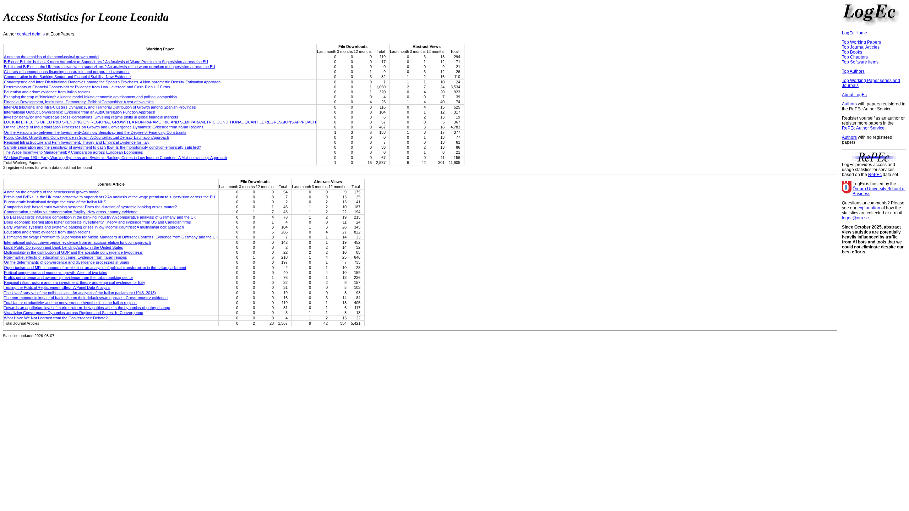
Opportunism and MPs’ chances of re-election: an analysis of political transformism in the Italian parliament (95, 267)
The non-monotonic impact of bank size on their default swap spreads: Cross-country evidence (86, 298)
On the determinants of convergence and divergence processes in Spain (66, 262)
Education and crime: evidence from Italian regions (47, 92)
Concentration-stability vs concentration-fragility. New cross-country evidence (70, 212)
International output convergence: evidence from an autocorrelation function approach (77, 242)
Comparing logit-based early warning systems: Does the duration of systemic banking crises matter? (90, 207)
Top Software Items (860, 62)
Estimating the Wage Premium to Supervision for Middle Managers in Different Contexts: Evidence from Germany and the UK (111, 237)
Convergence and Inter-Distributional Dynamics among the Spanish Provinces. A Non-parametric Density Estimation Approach (112, 82)
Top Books (852, 52)
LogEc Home (854, 33)
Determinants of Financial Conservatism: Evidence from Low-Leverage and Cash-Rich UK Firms (87, 87)
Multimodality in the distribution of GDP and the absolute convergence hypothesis (73, 252)
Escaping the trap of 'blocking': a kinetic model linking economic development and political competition (90, 97)
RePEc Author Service (863, 128)
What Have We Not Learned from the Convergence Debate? (56, 318)
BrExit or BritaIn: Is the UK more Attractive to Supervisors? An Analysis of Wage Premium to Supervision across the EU (106, 62)
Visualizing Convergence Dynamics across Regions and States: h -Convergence (73, 313)
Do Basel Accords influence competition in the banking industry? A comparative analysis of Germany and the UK (100, 217)
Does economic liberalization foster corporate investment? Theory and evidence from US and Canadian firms (97, 222)
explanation (869, 207)
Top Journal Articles (861, 47)
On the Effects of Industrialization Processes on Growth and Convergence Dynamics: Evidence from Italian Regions (103, 127)
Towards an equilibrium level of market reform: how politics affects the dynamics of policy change (87, 308)
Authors (849, 103)
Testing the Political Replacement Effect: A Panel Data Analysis (57, 287)
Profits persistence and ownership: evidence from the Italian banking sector (68, 277)
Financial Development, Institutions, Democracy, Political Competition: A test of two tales (79, 102)
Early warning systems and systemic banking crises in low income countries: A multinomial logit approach (94, 227)
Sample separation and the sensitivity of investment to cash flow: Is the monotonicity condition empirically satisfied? (102, 147)
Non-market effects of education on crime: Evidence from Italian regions (65, 257)
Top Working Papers (861, 42)
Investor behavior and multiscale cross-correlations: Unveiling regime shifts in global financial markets (91, 117)
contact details (31, 34)
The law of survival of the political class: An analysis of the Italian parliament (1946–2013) (80, 293)
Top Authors (853, 71)
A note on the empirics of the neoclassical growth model (51, 57)
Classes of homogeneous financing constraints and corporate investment (67, 72)
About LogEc (854, 94)
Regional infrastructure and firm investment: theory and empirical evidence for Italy (74, 282)
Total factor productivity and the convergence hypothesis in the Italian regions (70, 303)
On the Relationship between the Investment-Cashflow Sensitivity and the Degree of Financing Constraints (95, 132)
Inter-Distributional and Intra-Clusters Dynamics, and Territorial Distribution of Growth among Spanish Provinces (100, 107)
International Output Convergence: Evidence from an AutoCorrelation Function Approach (79, 112)
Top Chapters (855, 57)
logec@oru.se (855, 217)
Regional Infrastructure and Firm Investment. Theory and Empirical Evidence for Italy (76, 142)
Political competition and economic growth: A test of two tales (55, 272)
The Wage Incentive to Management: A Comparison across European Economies (73, 152)
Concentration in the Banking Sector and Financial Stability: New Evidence (67, 77)
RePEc (875, 174)
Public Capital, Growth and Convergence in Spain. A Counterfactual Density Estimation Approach (86, 137)
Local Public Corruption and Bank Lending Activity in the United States (63, 247)
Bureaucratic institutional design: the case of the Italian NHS (55, 202)
